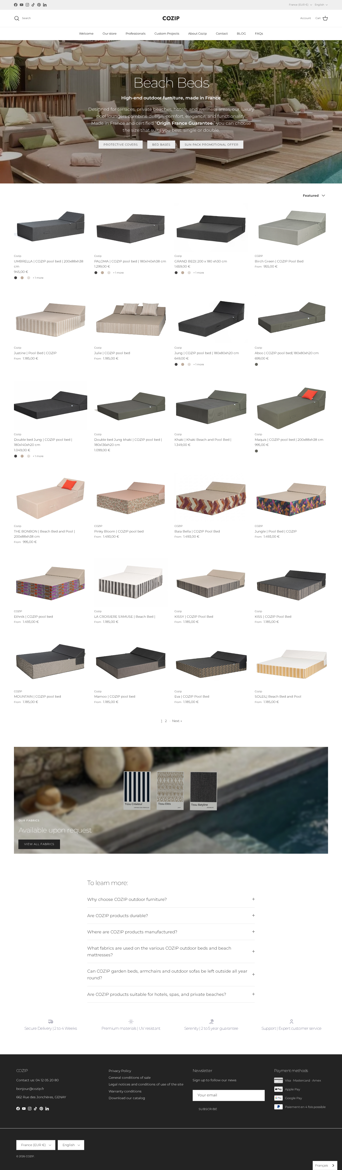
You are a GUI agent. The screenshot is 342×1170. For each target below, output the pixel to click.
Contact (222, 33)
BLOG (241, 33)
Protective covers (121, 144)
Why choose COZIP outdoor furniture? (127, 899)
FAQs (259, 33)
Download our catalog (127, 1098)
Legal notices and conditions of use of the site (146, 1084)
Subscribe (208, 1109)
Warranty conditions (125, 1091)
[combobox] (325, 1165)
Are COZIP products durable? (117, 915)
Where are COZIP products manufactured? (132, 932)
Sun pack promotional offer (211, 144)
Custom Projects (166, 33)
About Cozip (197, 33)
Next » (177, 721)
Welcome (86, 33)
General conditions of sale (130, 1077)
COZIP (30, 1156)
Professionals (135, 33)
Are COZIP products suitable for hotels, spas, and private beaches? (156, 994)
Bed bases (161, 144)
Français (321, 1165)
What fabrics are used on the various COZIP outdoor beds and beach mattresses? (159, 951)
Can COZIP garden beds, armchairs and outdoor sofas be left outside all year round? (167, 974)
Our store (110, 33)
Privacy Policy (120, 1071)
